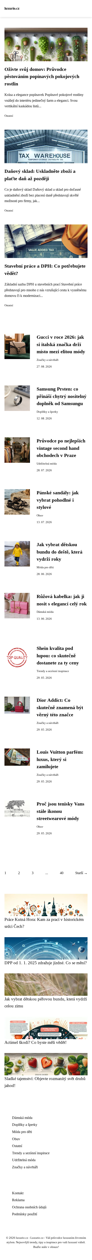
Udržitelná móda (47, 463)
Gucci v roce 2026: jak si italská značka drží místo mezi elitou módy (61, 344)
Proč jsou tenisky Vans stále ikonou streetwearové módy (60, 811)
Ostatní (8, 115)
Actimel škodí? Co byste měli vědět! (35, 1042)
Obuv (40, 515)
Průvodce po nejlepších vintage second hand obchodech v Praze (61, 448)
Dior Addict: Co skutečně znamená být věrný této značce (60, 707)
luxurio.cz (11, 8)
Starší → (81, 873)
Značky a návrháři (48, 360)
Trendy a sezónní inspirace (53, 671)
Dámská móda (45, 611)
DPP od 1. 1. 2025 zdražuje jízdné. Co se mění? (45, 962)
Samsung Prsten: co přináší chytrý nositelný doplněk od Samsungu (61, 396)
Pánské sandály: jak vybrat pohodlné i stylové (58, 500)
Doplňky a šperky (47, 411)
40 (61, 873)
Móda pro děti (45, 567)
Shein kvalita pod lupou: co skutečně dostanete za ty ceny (58, 656)
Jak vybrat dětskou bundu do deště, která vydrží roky (59, 552)
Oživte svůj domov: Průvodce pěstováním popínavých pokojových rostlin (41, 77)
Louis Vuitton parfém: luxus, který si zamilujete (60, 759)
